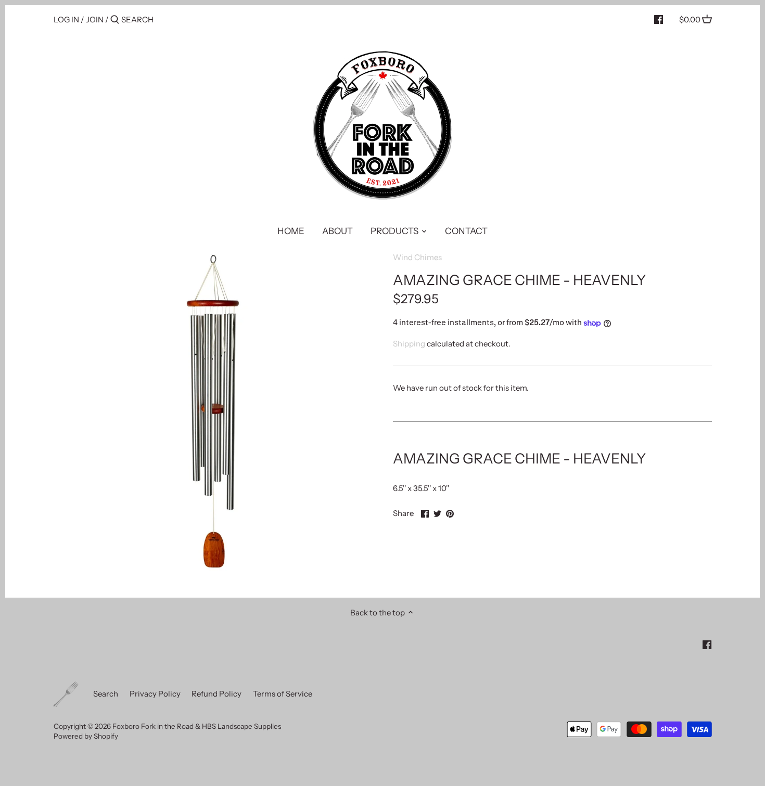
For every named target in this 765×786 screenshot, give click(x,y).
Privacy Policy (155, 694)
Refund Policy (216, 694)
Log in (66, 19)
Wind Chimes (417, 257)
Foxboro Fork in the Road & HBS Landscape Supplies (196, 726)
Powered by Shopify (86, 736)
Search (105, 694)
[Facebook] (658, 19)
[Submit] (114, 20)
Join (95, 19)
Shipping (409, 344)
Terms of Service (282, 694)
